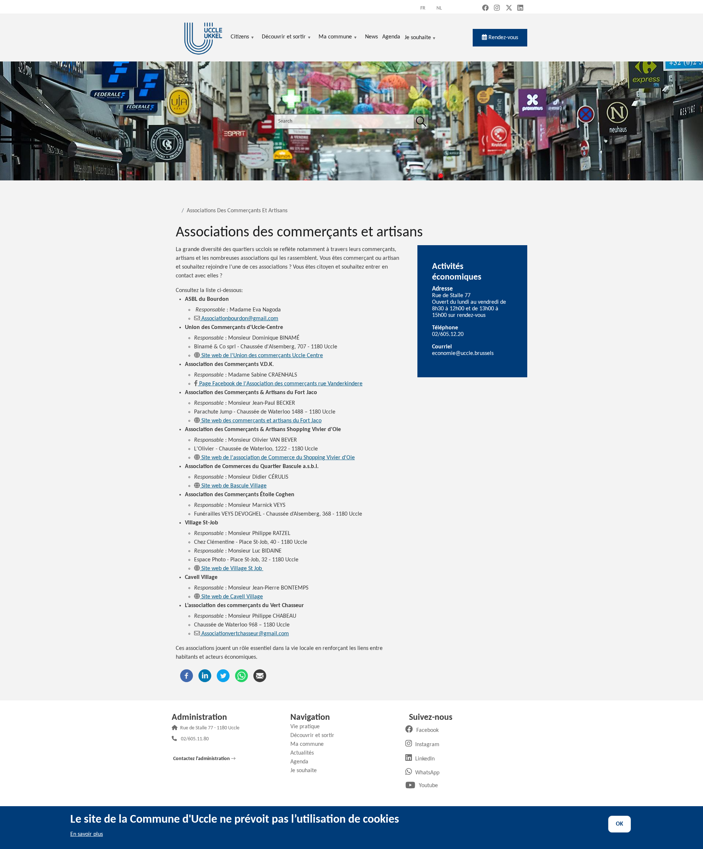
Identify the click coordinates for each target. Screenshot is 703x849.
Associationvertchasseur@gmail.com (245, 634)
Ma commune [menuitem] (335, 37)
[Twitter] (223, 675)
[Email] (259, 675)
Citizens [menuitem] (240, 37)
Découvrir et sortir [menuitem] (284, 37)
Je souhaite (418, 38)
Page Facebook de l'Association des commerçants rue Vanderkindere (280, 384)
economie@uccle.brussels (463, 353)
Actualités (305, 753)
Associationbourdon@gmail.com (239, 319)
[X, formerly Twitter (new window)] (509, 8)
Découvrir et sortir (315, 735)
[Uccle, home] (203, 37)
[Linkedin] (204, 675)
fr (422, 8)
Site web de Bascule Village (234, 486)
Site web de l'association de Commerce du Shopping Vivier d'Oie (278, 458)
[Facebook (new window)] (485, 8)
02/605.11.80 (195, 739)
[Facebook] (186, 675)
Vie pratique (308, 727)
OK (619, 824)
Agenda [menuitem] (391, 37)
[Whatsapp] (241, 675)
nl (439, 8)
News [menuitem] (371, 37)
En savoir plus (86, 834)
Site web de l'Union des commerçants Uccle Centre (262, 356)
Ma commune (310, 744)
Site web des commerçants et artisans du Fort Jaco (261, 421)
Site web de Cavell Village (232, 597)
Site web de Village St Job (232, 569)
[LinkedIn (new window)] (520, 8)
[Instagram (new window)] (497, 8)
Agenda (302, 762)
